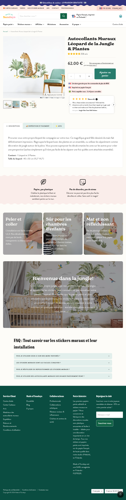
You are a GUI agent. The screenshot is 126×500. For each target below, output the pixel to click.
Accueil (5, 31)
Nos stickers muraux (36, 8)
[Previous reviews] (69, 104)
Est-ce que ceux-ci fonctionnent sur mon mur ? (101, 64)
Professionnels (67, 8)
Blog (28, 404)
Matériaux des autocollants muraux (11, 414)
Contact (55, 8)
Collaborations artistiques (55, 406)
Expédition (7, 419)
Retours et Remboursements (10, 425)
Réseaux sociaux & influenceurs (57, 413)
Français (96, 491)
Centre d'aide (118, 24)
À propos (76, 24)
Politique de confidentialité (11, 490)
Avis (48, 8)
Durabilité (30, 401)
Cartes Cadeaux (9, 404)
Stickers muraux (24, 24)
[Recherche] (63, 16)
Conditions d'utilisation (11, 430)
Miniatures (51, 24)
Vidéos (22, 8)
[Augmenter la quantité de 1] (89, 76)
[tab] (13, 126)
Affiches (39, 24)
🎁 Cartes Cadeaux (10, 8)
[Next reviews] (113, 104)
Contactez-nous (43, 490)
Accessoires (64, 24)
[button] (110, 8)
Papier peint (8, 24)
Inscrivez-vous (104, 423)
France (112, 491)
